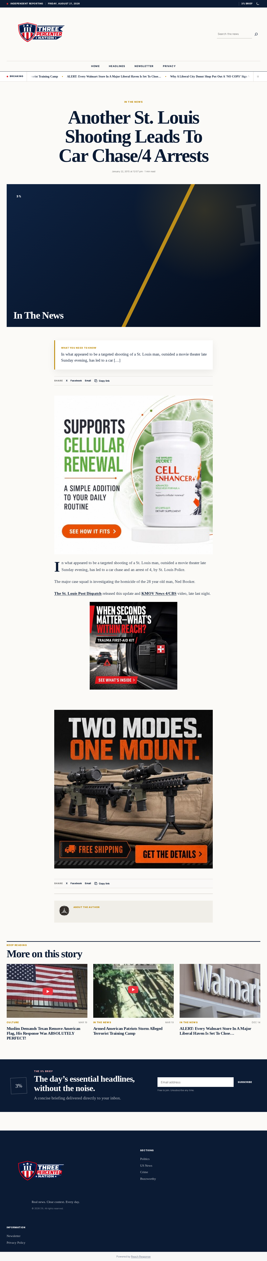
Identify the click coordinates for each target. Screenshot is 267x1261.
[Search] (256, 34)
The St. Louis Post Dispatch (78, 593)
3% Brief (247, 3)
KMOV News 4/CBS (158, 593)
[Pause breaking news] (256, 76)
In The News (133, 101)
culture (13, 1022)
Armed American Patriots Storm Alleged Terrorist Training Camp (127, 1031)
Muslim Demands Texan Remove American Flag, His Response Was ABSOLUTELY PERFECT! (43, 1033)
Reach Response (141, 1256)
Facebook (76, 380)
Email (88, 380)
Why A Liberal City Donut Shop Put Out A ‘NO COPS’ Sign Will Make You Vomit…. (200, 76)
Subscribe (245, 1082)
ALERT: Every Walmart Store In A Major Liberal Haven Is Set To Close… (89, 76)
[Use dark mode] (257, 3)
